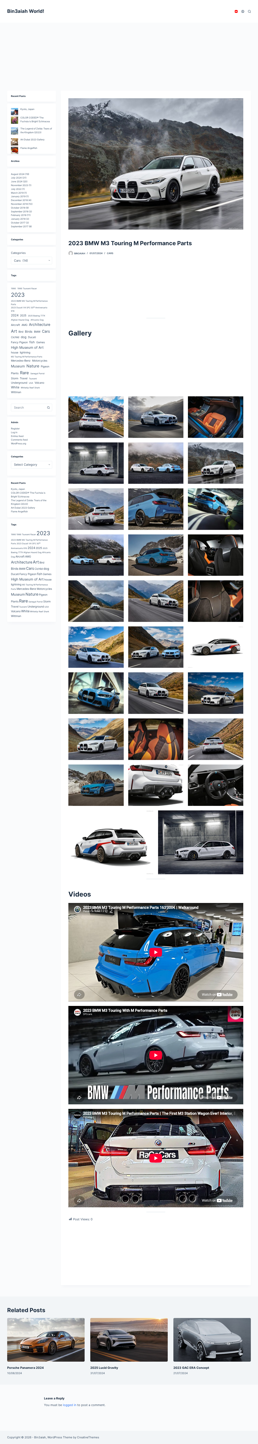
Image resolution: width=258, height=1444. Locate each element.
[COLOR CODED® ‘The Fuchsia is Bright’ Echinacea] (14, 120)
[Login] (242, 11)
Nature (32, 365)
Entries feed (17, 435)
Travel (23, 378)
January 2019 (18, 196)
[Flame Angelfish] (14, 150)
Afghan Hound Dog (20, 319)
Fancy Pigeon (19, 342)
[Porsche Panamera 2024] (46, 1340)
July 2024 (16, 177)
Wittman (16, 392)
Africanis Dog (37, 319)
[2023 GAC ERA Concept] (212, 1340)
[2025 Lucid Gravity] (129, 1340)
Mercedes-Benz (21, 360)
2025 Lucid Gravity (104, 1368)
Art (14, 331)
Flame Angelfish (28, 148)
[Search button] (48, 407)
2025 (23, 315)
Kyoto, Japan (27, 109)
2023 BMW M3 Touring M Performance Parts (29, 303)
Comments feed (19, 439)
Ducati (32, 337)
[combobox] (28, 407)
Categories (18, 252)
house (14, 352)
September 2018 (19, 211)
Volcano (39, 382)
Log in (14, 432)
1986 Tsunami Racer (27, 288)
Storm (14, 378)
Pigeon (45, 366)
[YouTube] (236, 11)
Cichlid (15, 337)
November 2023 (19, 185)
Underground (19, 382)
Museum (18, 366)
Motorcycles (39, 360)
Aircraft (15, 324)
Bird (21, 331)
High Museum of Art (27, 347)
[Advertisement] (129, 51)
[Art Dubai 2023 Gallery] (14, 141)
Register (15, 428)
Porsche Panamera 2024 (25, 1368)
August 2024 (18, 173)
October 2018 (18, 207)
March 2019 (17, 192)
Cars (110, 253)
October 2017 (18, 222)
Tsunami (33, 378)
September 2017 (19, 226)
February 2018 (18, 215)
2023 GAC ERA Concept (191, 1368)
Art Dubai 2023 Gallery (32, 139)
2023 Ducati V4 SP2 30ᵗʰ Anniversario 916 (29, 309)
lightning (25, 352)
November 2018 (19, 204)
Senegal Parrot (37, 373)
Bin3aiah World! (25, 11)
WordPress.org (18, 443)
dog (23, 337)
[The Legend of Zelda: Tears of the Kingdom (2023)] (14, 131)
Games (40, 342)
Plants (15, 373)
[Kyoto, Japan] (14, 111)
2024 (15, 315)
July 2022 (16, 189)
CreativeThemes (88, 1437)
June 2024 (16, 181)
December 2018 (19, 200)
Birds (28, 331)
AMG (24, 324)
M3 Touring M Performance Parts (26, 356)
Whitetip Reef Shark (30, 388)
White (15, 387)
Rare (24, 372)
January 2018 (18, 218)
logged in (69, 1405)
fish (32, 342)
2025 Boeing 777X (36, 316)
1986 (13, 288)
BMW (37, 331)
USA (31, 383)
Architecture (39, 324)
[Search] (249, 11)
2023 (18, 294)
